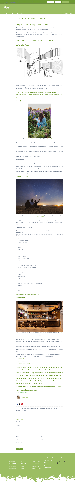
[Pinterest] (57, 463)
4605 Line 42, (37, 461)
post (17, 97)
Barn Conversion (23, 463)
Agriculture (22, 461)
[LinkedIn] (64, 461)
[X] (62, 461)
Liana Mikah (49, 138)
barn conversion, (49, 408)
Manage (50, 1)
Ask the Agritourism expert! (21, 392)
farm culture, (29, 408)
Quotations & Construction (13, 468)
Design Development (12, 463)
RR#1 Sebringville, (35, 463)
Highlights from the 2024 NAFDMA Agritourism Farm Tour (48, 461)
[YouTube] (59, 463)
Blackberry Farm (21, 358)
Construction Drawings (12, 466)
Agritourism (24, 410)
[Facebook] (59, 461)
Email (42, 436)
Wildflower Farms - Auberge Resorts (25, 363)
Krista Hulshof (28, 20)
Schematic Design (12, 461)
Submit (19, 448)
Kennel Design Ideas (47, 467)
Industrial (22, 468)
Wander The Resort (22, 361)
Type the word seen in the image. (22, 442)
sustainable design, (36, 408)
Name (17, 436)
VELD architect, (43, 408)
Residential (22, 466)
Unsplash (55, 138)
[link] (17, 404)
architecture (55, 408)
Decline (58, 1)
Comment (18, 425)
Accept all (65, 1)
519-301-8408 (67, 13)
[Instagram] (57, 461)
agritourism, (24, 408)
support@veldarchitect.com (13, 13)
